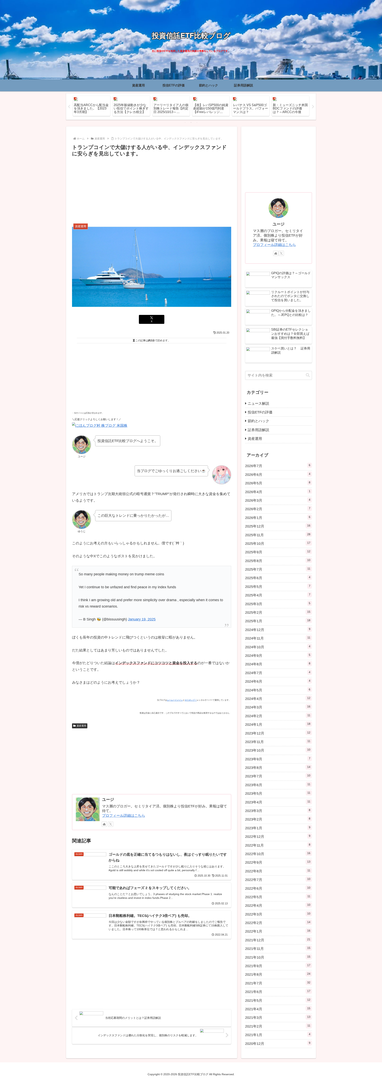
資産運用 (81, 725)
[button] (307, 375)
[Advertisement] (151, 188)
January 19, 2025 (142, 619)
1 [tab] (185, 122)
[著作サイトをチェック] (104, 824)
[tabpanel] (91, 106)
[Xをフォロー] (110, 824)
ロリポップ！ (191, 700)
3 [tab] (197, 122)
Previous (69, 107)
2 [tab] (191, 122)
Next (313, 107)
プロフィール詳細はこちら (123, 816)
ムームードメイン (175, 700)
